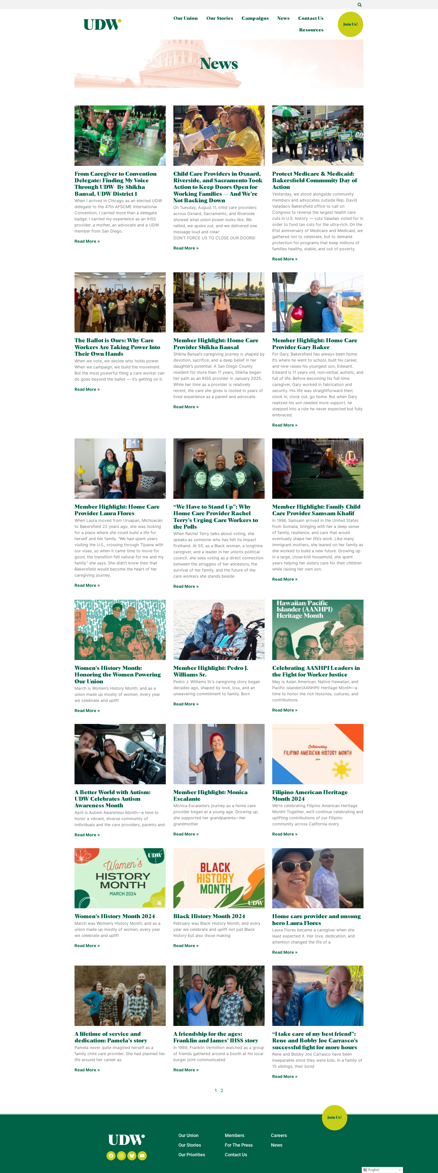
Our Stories (219, 18)
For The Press (239, 1145)
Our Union (185, 18)
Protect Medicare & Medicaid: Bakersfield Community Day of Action (314, 180)
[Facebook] (111, 1155)
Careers (279, 1135)
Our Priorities (191, 1154)
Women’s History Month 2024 (115, 916)
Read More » (87, 241)
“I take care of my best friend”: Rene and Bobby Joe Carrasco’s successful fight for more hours (315, 1041)
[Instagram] (121, 1155)
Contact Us (310, 18)
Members (234, 1135)
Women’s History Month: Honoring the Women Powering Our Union (118, 675)
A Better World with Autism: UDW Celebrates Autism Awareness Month (113, 799)
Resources (311, 30)
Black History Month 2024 (209, 916)
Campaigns (255, 18)
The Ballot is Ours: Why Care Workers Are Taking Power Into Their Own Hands (117, 347)
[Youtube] (142, 1155)
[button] (359, 5)
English (373, 1170)
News (283, 18)
